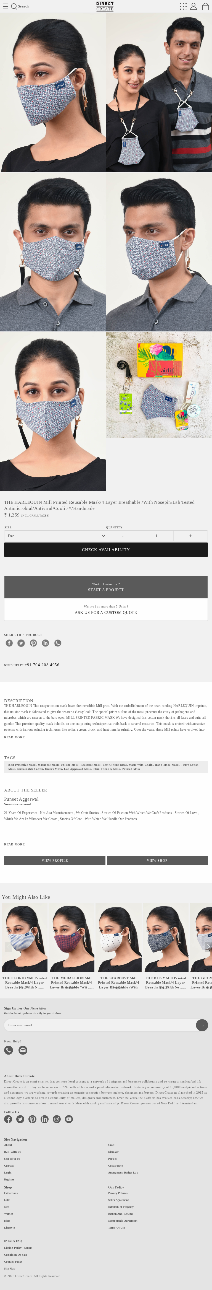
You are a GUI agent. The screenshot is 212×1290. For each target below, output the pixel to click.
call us (9, 1050)
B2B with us (12, 1151)
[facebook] (9, 643)
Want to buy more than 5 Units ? (106, 610)
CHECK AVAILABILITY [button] (106, 549)
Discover (113, 1151)
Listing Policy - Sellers (18, 1247)
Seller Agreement (118, 1199)
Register (9, 1179)
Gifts (7, 1199)
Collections (11, 1193)
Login (8, 1172)
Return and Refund (120, 1213)
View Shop (157, 860)
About (8, 1144)
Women (8, 1213)
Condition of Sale (15, 1254)
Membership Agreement (122, 1220)
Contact (9, 1165)
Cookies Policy (13, 1261)
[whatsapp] (58, 643)
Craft (111, 1144)
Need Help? (32, 665)
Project (112, 1158)
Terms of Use (116, 1227)
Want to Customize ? (106, 587)
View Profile (55, 860)
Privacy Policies (118, 1193)
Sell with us (12, 1158)
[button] (208, 947)
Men (7, 1206)
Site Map (9, 1268)
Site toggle (5, 6)
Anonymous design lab (123, 1172)
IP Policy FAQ (13, 1240)
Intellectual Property (121, 1206)
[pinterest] (33, 643)
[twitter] (21, 643)
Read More (14, 737)
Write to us (23, 1050)
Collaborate (115, 1165)
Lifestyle (9, 1227)
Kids (7, 1220)
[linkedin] (46, 643)
